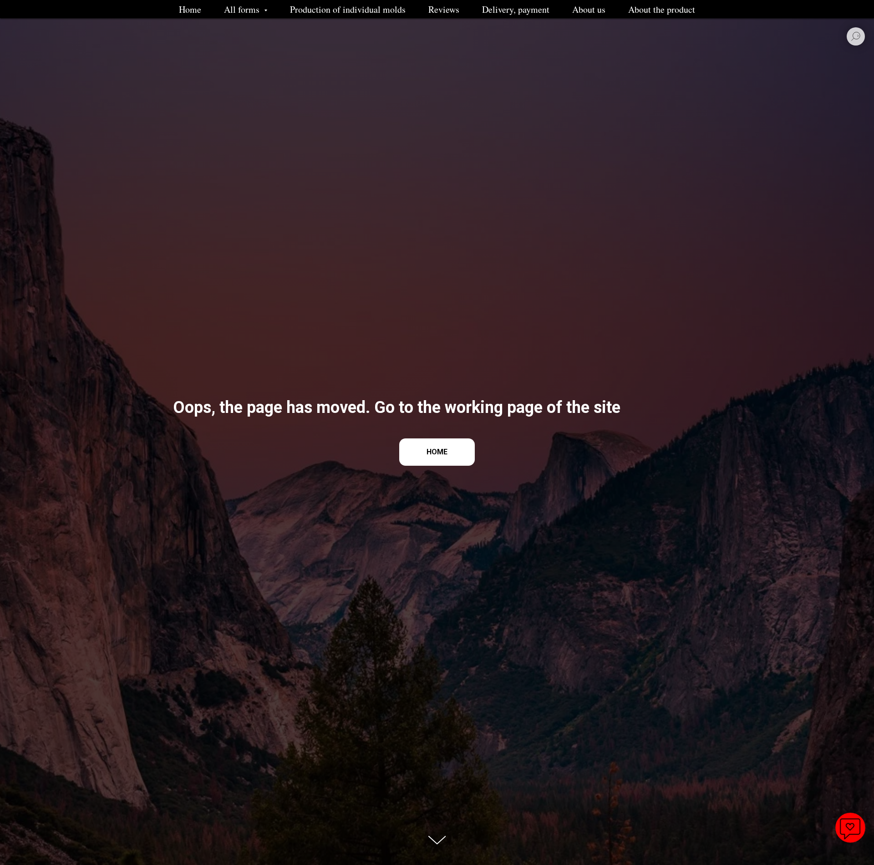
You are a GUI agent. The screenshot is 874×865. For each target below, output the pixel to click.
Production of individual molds (348, 9)
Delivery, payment (515, 9)
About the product (661, 9)
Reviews (443, 9)
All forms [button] (243, 9)
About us (588, 9)
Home (190, 9)
